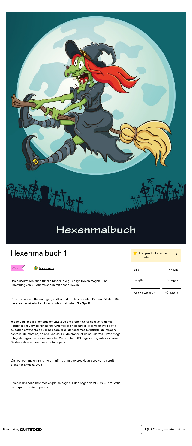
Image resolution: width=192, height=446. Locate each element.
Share (174, 293)
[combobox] (145, 292)
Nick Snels (46, 268)
